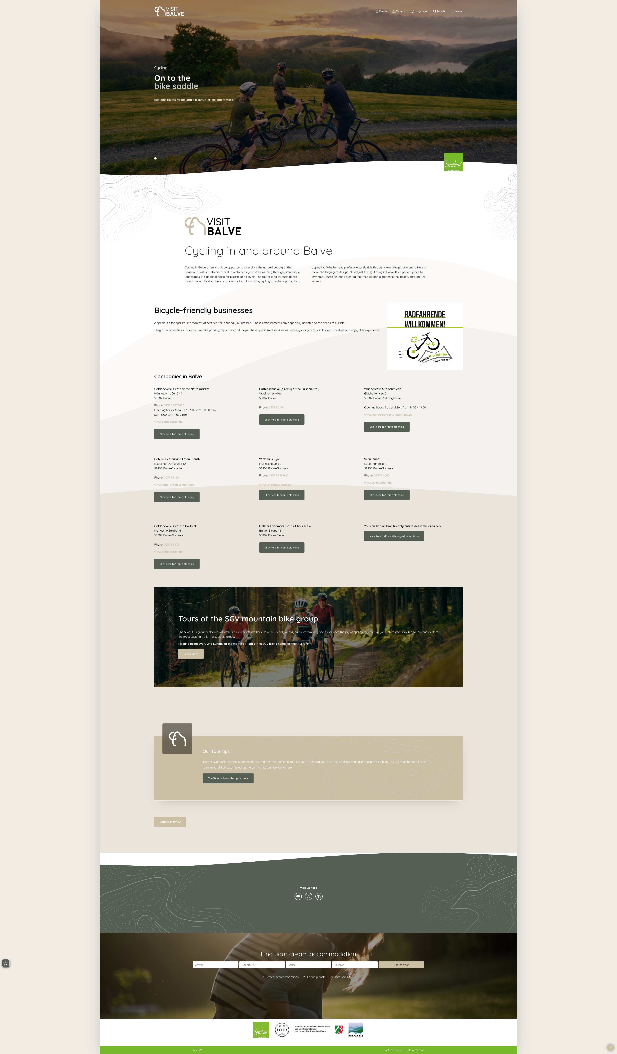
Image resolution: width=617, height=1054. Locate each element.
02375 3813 (171, 544)
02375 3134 (276, 407)
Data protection (415, 1050)
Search (441, 11)
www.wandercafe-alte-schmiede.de (388, 414)
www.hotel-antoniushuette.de (174, 485)
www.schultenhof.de (378, 482)
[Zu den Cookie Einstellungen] (610, 1047)
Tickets (400, 11)
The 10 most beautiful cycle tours (228, 778)
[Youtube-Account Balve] (298, 896)
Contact (388, 1050)
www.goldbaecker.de (168, 422)
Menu (458, 11)
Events (383, 11)
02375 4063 (381, 475)
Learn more (191, 654)
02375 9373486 (174, 405)
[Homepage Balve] (319, 896)
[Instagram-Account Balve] (308, 896)
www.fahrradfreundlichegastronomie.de (394, 536)
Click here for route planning (282, 495)
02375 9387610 (279, 475)
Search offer (401, 964)
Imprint (399, 1050)
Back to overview (170, 821)
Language (421, 11)
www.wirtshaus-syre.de (275, 485)
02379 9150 (171, 477)
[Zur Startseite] (169, 11)
